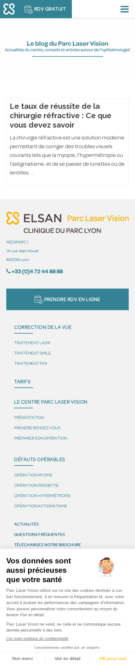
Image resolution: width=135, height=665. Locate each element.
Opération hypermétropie (42, 495)
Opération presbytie (36, 485)
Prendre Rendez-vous (37, 427)
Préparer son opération (40, 438)
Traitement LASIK (32, 342)
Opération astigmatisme (40, 505)
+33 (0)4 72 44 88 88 (37, 271)
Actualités (26, 524)
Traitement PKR (30, 363)
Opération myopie (33, 474)
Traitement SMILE (32, 352)
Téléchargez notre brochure (47, 544)
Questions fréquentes (39, 534)
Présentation (29, 417)
